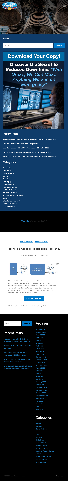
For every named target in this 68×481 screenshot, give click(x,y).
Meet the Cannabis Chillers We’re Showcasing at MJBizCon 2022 (26, 148)
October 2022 (41, 332)
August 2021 (40, 368)
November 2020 (41, 390)
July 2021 (39, 371)
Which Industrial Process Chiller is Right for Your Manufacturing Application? (29, 156)
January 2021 (40, 384)
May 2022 (39, 343)
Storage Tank (42, 306)
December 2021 (41, 357)
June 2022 (39, 340)
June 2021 (39, 373)
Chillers (13, 306)
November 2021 (41, 360)
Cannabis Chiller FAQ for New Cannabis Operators (20, 144)
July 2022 (39, 338)
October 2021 (40, 362)
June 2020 (39, 404)
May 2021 (39, 376)
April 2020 (39, 409)
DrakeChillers (29, 255)
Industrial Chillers (9, 193)
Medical (5, 198)
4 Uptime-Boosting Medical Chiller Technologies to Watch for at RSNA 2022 (29, 139)
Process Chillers (8, 204)
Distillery (6, 181)
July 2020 (39, 401)
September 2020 (42, 395)
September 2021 (41, 365)
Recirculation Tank (31, 306)
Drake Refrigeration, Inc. (17, 476)
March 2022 (40, 349)
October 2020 (41, 393)
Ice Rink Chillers (8, 190)
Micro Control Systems (11, 201)
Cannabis (6, 170)
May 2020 (39, 406)
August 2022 (40, 335)
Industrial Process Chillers (12, 195)
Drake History (7, 184)
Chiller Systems (8, 173)
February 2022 (41, 351)
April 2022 (39, 346)
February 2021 (41, 382)
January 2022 (41, 354)
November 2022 (41, 329)
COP (4, 176)
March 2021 (40, 379)
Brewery (6, 168)
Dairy (5, 179)
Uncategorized (8, 206)
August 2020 (40, 398)
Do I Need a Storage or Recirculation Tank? (34, 249)
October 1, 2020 (42, 255)
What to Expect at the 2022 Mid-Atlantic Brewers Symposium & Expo (27, 152)
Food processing (9, 187)
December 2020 (41, 387)
